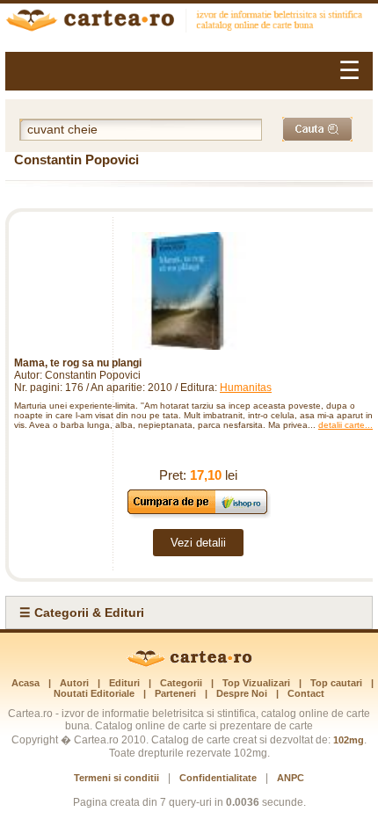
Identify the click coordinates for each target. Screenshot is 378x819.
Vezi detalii (198, 542)
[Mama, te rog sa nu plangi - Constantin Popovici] (189, 291)
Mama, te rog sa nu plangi (78, 363)
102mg (348, 740)
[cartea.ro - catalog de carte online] (189, 22)
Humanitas (246, 387)
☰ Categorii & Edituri (81, 612)
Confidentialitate (218, 777)
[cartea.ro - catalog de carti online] (189, 663)
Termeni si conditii (116, 777)
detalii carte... (345, 425)
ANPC (290, 777)
